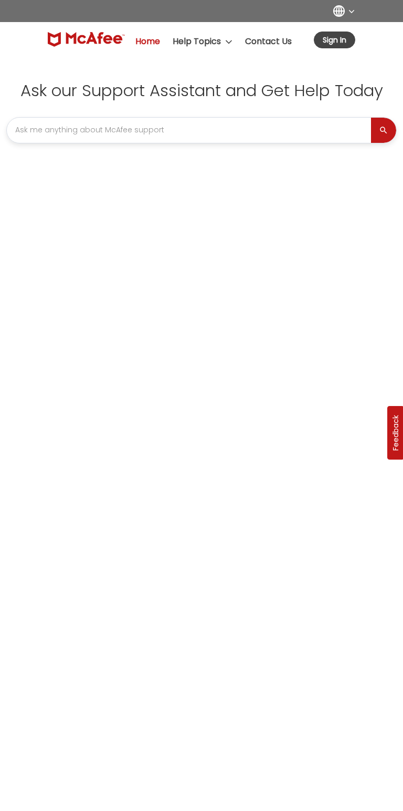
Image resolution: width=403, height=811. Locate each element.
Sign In (334, 40)
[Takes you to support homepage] (86, 39)
